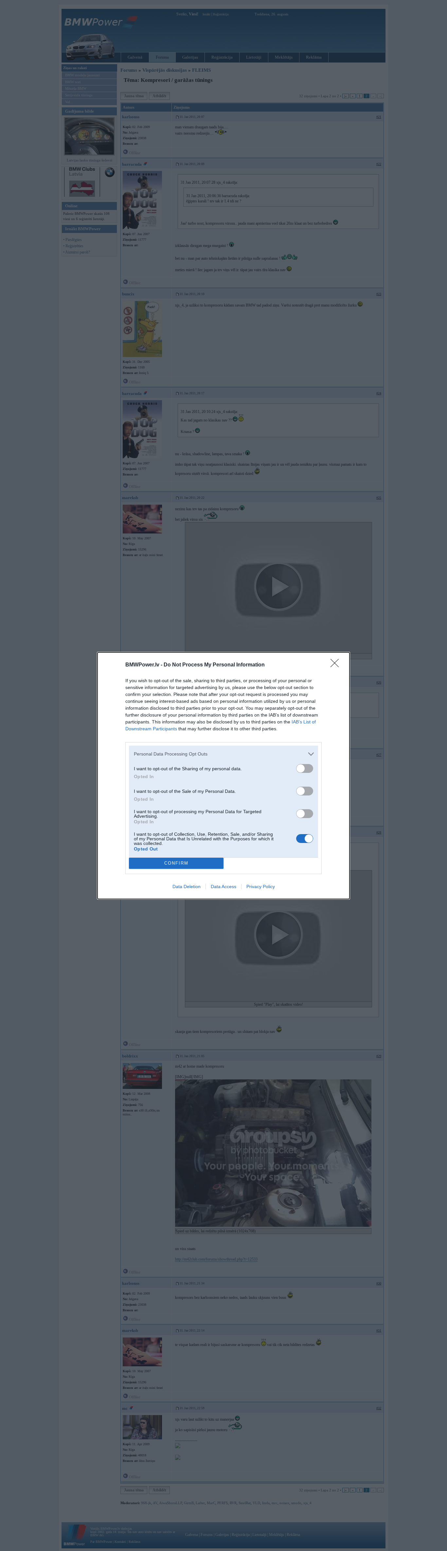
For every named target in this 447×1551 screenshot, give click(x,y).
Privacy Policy (260, 886)
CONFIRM (176, 863)
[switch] (304, 768)
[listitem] (223, 754)
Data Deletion (186, 886)
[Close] (337, 665)
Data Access (223, 886)
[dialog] (223, 775)
